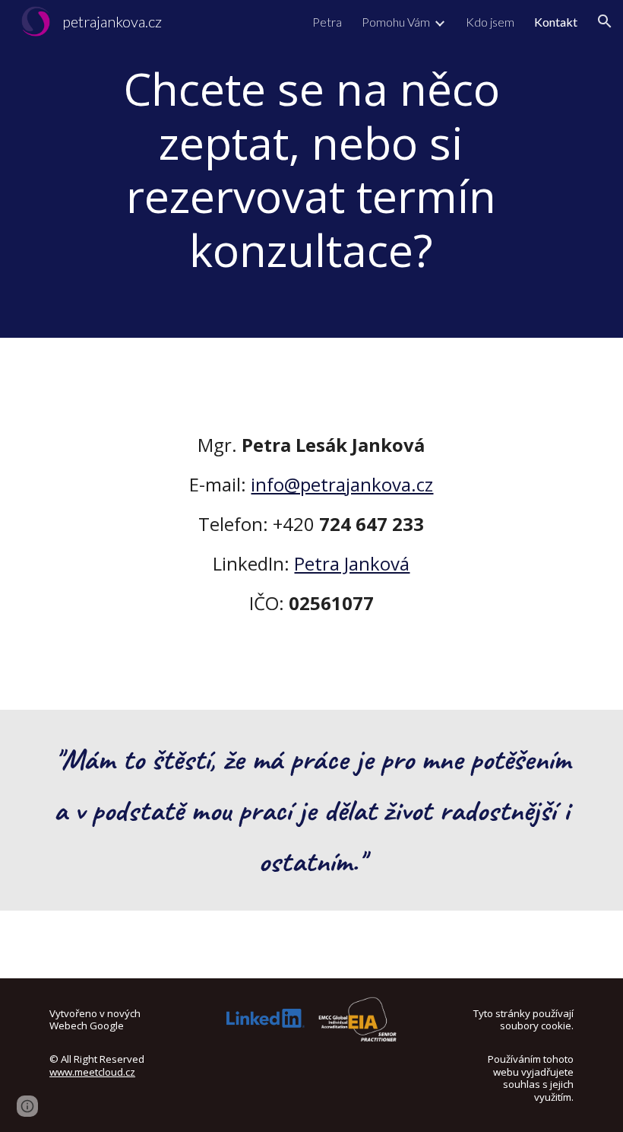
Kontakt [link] (555, 21)
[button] (605, 21)
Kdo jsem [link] (490, 21)
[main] (311, 169)
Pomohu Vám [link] (396, 21)
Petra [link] (327, 21)
